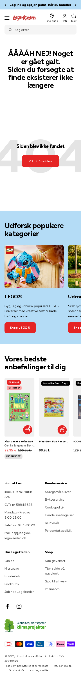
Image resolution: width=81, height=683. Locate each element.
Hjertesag (11, 568)
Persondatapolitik (58, 531)
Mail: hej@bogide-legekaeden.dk (18, 535)
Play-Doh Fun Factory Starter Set (54, 441)
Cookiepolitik (54, 507)
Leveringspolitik (38, 670)
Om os (9, 561)
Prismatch (52, 589)
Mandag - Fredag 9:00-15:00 (17, 514)
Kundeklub (12, 576)
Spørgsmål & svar (58, 492)
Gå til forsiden (40, 161)
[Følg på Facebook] (7, 606)
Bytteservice (54, 499)
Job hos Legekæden (19, 592)
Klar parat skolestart (18, 441)
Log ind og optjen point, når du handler (40, 5)
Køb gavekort (55, 561)
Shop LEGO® (20, 328)
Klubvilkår (52, 523)
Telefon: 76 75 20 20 (19, 525)
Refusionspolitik (62, 665)
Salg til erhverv (56, 581)
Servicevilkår (16, 670)
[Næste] (75, 4)
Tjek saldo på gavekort (55, 570)
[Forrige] (5, 4)
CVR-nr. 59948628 (18, 505)
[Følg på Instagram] (19, 606)
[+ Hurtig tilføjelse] (27, 430)
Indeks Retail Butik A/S (18, 494)
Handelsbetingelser (59, 515)
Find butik (11, 584)
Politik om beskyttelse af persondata (26, 665)
